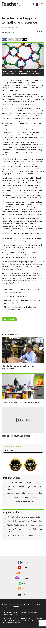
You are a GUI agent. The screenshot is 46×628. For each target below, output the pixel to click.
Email (17, 39)
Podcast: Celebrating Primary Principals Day (24, 521)
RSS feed (25, 589)
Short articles (9, 28)
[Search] (33, 4)
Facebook (24, 562)
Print (23, 39)
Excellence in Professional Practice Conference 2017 (21, 276)
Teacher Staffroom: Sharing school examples (24, 525)
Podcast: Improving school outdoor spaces (23, 536)
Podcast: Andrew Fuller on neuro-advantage (24, 517)
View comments (9, 319)
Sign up (10, 450)
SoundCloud (25, 573)
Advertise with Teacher (9, 612)
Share (4, 39)
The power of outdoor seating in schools (22, 497)
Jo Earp (11, 32)
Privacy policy (6, 618)
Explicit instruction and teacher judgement (23, 482)
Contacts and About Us (10, 614)
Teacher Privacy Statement (23, 618)
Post (10, 39)
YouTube (25, 567)
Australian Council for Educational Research (20, 605)
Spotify (24, 583)
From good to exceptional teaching (20, 501)
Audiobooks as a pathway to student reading (24, 493)
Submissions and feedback (29, 612)
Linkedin (25, 594)
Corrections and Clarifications (18, 620)
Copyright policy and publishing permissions (22, 621)
